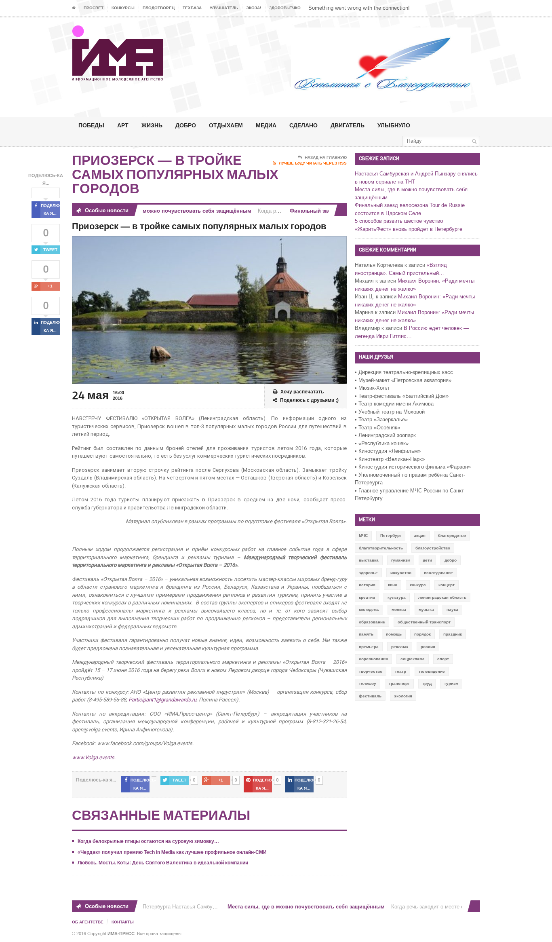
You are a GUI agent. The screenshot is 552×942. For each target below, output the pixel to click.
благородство (452, 535)
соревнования (373, 659)
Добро (185, 125)
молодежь (369, 609)
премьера (369, 646)
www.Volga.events (93, 757)
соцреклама (412, 659)
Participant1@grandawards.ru (162, 700)
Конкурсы (123, 8)
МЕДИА (266, 125)
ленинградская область (442, 597)
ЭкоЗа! (253, 8)
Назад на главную (326, 157)
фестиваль (370, 696)
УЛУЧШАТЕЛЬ (224, 8)
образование (372, 622)
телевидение (432, 671)
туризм (451, 683)
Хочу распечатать (302, 392)
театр (400, 671)
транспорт (399, 683)
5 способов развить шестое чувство (399, 221)
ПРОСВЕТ (93, 8)
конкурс (418, 585)
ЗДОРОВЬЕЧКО (285, 8)
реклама (399, 646)
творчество (370, 671)
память (366, 634)
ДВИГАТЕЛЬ (347, 125)
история (367, 585)
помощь (394, 634)
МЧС (363, 535)
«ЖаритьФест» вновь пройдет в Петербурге (408, 229)
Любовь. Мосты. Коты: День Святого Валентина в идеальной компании (163, 863)
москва (399, 609)
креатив (367, 597)
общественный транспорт (424, 622)
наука (452, 609)
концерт (446, 585)
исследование (438, 572)
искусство (400, 572)
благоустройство (432, 548)
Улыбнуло (393, 125)
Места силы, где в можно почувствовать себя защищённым (163, 211)
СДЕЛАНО (303, 125)
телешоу (367, 683)
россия (428, 646)
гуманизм (400, 560)
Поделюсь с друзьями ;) (309, 400)
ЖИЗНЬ (151, 125)
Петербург (390, 535)
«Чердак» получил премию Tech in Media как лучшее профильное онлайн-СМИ (172, 852)
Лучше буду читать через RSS (313, 163)
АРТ (123, 125)
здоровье (368, 572)
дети (427, 560)
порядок (422, 634)
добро (451, 560)
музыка (426, 609)
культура (397, 597)
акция (420, 535)
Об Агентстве (87, 922)
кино (392, 585)
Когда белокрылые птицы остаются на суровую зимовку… (148, 841)
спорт (443, 659)
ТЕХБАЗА (192, 8)
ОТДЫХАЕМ (226, 125)
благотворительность (381, 548)
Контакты (123, 922)
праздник (452, 634)
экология (403, 696)
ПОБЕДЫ (91, 125)
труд (427, 683)
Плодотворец (159, 8)
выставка (369, 560)
